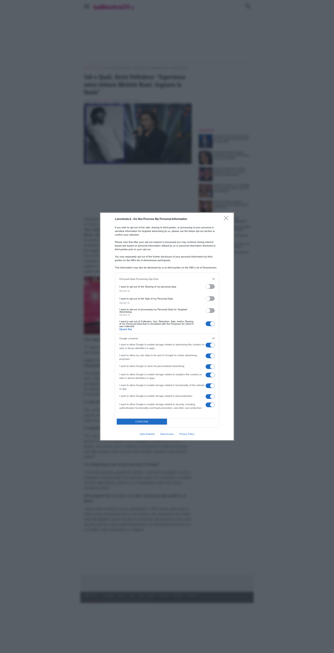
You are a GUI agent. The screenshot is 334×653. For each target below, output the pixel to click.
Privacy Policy (186, 434)
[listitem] (167, 279)
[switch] (210, 286)
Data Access (167, 434)
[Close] (227, 219)
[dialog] (167, 326)
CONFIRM (142, 421)
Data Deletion (147, 434)
